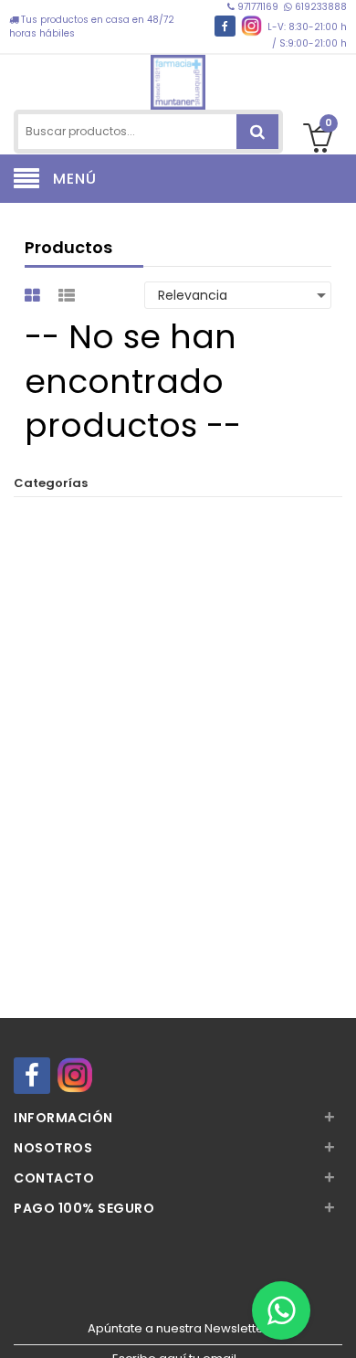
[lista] (68, 295)
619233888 (319, 7)
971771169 (258, 7)
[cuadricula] (35, 295)
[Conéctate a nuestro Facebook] (225, 26)
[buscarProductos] (257, 131)
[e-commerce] (178, 80)
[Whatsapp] (281, 1310)
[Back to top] (336, 1325)
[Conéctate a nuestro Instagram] (251, 26)
